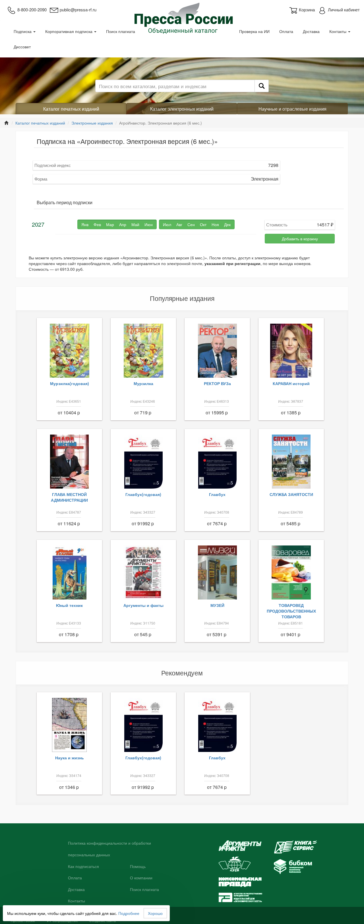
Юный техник (69, 605)
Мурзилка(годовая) (69, 383)
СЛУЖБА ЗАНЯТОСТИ (291, 494)
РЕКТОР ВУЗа (217, 383)
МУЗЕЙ (217, 605)
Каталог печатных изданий (71, 109)
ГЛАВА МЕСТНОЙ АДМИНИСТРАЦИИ (69, 497)
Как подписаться (83, 866)
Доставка (311, 31)
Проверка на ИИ (254, 31)
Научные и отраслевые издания (292, 109)
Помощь (138, 866)
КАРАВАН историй (291, 383)
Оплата (286, 31)
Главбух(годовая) (143, 494)
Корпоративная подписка (69, 31)
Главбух (217, 494)
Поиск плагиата (120, 31)
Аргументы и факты (143, 605)
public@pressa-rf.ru (78, 10)
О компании (141, 878)
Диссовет (22, 46)
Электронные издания (92, 123)
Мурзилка (143, 383)
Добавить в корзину (300, 238)
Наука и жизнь (69, 757)
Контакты (338, 31)
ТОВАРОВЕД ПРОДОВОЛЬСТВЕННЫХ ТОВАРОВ (291, 610)
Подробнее (128, 913)
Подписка (23, 31)
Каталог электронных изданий (182, 109)
